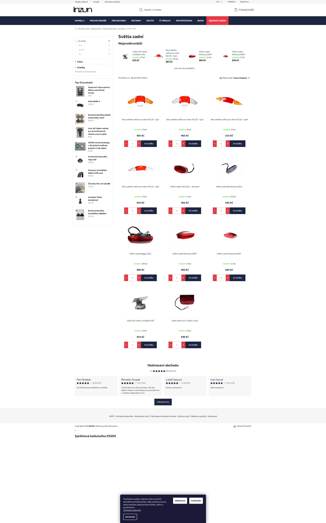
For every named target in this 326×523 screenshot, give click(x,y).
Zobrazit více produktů (184, 68)
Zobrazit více (163, 402)
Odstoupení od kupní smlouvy (163, 416)
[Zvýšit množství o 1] (139, 143)
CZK (218, 2)
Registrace (244, 2)
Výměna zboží (184, 416)
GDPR (111, 416)
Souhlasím (196, 500)
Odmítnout (180, 500)
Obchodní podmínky (132, 510)
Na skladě (94, 41)
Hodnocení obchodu (163, 365)
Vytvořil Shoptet (244, 426)
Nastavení (130, 516)
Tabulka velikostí (81, 2)
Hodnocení (212, 416)
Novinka (93, 50)
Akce (93, 45)
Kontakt (96, 2)
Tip (93, 54)
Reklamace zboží (141, 416)
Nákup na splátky (198, 416)
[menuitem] (79, 20)
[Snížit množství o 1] (126, 143)
